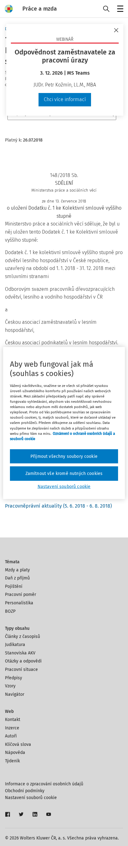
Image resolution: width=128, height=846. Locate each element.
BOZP (10, 611)
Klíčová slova (18, 744)
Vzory (10, 686)
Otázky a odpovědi (23, 661)
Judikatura (15, 644)
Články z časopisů (22, 636)
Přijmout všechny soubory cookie (64, 456)
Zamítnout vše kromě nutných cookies (64, 473)
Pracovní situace (21, 669)
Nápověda (15, 752)
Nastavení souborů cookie (31, 797)
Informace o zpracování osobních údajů (44, 784)
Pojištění (13, 586)
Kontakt (12, 719)
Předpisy (13, 678)
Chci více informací (65, 99)
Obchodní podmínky (24, 790)
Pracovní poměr (20, 594)
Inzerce (12, 728)
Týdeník (12, 761)
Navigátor (14, 694)
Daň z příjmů (17, 578)
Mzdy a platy (17, 570)
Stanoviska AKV (20, 653)
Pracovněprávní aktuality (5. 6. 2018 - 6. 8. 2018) (58, 506)
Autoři (11, 736)
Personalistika (19, 603)
